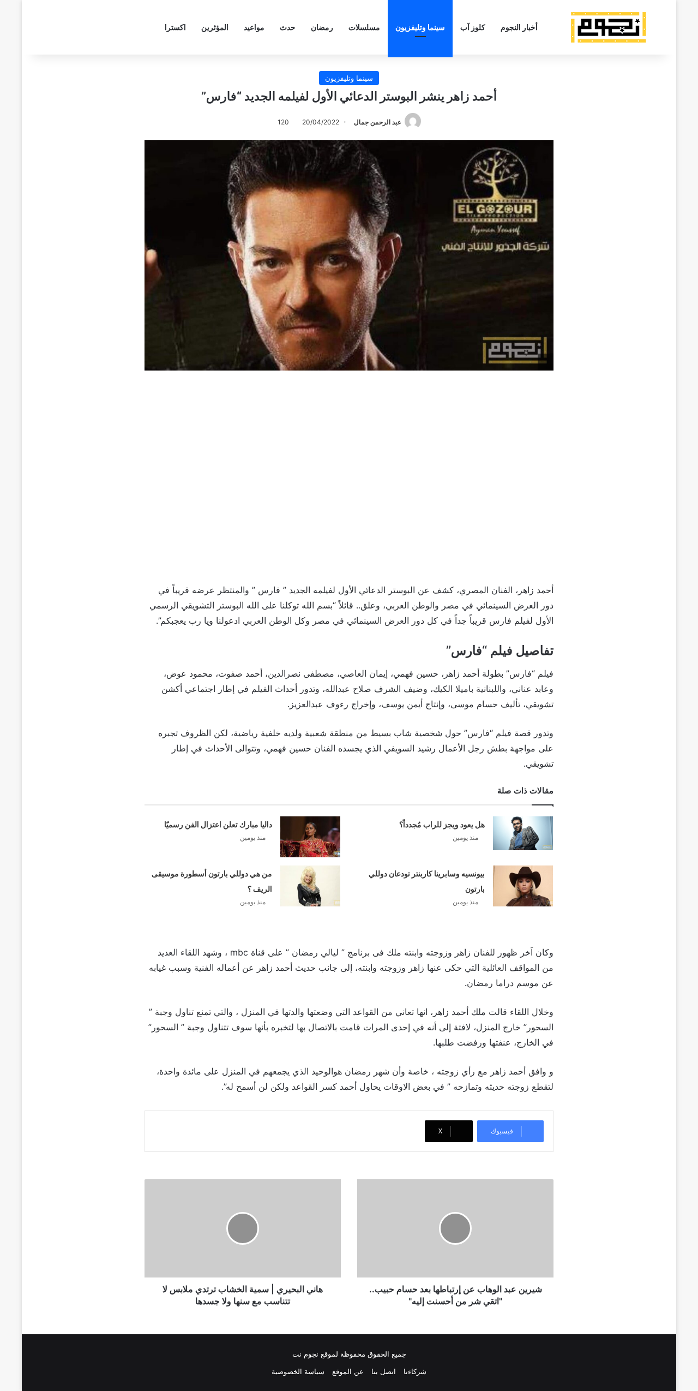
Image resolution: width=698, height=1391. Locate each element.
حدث (288, 27)
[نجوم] (608, 27)
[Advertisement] (349, 474)
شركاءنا (415, 1371)
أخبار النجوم (519, 27)
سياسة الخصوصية (298, 1371)
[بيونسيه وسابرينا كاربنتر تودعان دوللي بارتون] (523, 885)
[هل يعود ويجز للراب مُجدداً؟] (523, 833)
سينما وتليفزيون (420, 27)
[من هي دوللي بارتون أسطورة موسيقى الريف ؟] (310, 885)
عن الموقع (348, 1371)
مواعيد (254, 27)
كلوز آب (472, 27)
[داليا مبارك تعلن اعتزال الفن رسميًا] (310, 836)
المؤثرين (214, 27)
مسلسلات (364, 27)
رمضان (322, 27)
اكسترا (175, 27)
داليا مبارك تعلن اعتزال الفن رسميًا (218, 824)
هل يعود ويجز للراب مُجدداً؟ (442, 824)
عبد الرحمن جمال (377, 122)
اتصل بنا (383, 1371)
